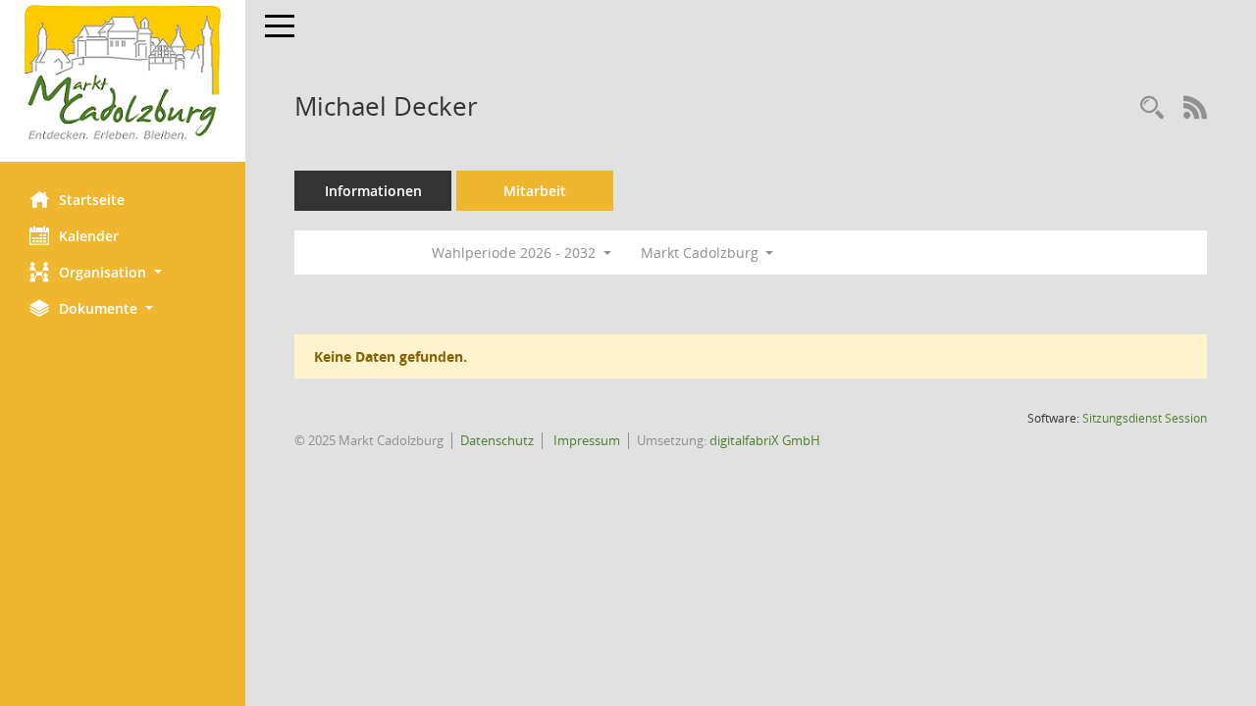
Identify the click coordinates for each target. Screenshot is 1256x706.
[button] (122, 272)
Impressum (585, 440)
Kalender (89, 236)
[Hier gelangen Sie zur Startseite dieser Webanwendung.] (122, 73)
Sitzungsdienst (1144, 418)
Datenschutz (497, 440)
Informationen (373, 190)
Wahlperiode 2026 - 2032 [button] (516, 252)
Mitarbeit (534, 190)
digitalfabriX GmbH (764, 440)
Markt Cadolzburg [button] (701, 252)
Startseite (92, 199)
